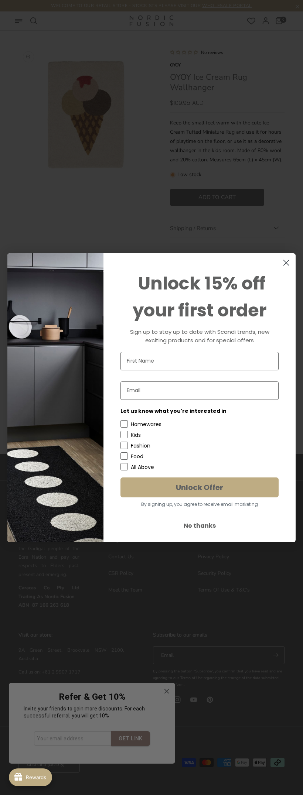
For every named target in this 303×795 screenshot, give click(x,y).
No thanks (200, 525)
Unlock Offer (199, 487)
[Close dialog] (286, 262)
